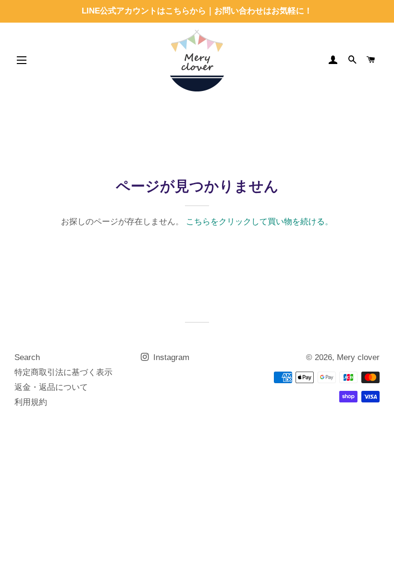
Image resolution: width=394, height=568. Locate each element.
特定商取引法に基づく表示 (63, 372)
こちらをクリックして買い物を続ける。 (259, 221)
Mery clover (358, 357)
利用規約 (30, 402)
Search (27, 357)
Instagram (170, 357)
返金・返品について (51, 387)
